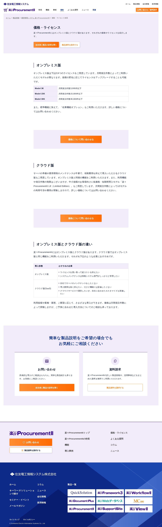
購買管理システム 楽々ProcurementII (35, 18)
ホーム (8, 18)
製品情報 (16, 18)
